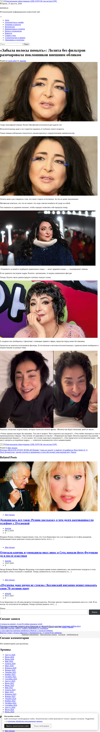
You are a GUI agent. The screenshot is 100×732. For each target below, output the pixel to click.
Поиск (2, 608)
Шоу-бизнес (13, 448)
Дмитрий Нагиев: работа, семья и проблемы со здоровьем (24, 628)
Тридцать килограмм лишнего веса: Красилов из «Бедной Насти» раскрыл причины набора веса (40, 626)
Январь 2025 (10, 696)
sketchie (23, 61)
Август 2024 (10, 707)
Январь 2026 (10, 670)
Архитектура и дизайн (14, 22)
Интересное (10, 27)
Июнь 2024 (9, 712)
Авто (7, 20)
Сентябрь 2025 (11, 679)
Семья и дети (10, 35)
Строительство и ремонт (15, 38)
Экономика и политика (14, 40)
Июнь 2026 (9, 659)
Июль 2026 (9, 657)
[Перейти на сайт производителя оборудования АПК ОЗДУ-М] (30, 1)
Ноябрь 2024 (10, 701)
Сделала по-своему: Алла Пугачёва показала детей (21, 624)
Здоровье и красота (13, 24)
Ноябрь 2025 (10, 674)
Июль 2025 (9, 683)
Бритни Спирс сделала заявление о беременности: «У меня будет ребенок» (31, 633)
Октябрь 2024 (10, 703)
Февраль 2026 (10, 668)
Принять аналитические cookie (17, 726)
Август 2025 (10, 681)
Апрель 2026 (10, 663)
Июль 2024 (9, 710)
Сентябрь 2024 (11, 705)
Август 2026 (10, 655)
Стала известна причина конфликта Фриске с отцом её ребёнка (26, 630)
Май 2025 (9, 688)
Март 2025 (9, 692)
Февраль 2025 (10, 694)
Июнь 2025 (9, 685)
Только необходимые (41, 726)
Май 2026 (9, 661)
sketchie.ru (4, 8)
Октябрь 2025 (10, 677)
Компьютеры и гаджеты (15, 29)
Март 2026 (9, 666)
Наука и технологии (13, 31)
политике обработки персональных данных (25, 721)
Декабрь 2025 (10, 672)
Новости (8, 33)
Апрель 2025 (10, 690)
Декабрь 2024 (10, 699)
